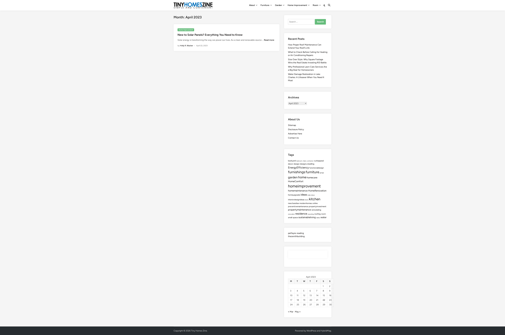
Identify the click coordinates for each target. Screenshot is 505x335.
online (315, 203)
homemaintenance (298, 190)
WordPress (311, 330)
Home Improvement (297, 5)
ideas (304, 194)
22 (324, 300)
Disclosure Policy (296, 129)
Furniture (265, 5)
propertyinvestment (317, 206)
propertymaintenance (299, 209)
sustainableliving (307, 217)
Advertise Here (295, 133)
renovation (291, 214)
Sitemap (292, 125)
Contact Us (293, 138)
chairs (304, 161)
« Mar (290, 311)
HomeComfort (295, 181)
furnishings (296, 172)
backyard (292, 161)
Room (315, 5)
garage (322, 173)
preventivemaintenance (298, 206)
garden (293, 177)
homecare (312, 177)
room (323, 214)
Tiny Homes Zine (199, 330)
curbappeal (319, 161)
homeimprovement (304, 186)
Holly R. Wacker (186, 46)
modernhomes (305, 203)
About (252, 5)
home (302, 177)
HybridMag (326, 330)
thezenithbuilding (296, 236)
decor (290, 164)
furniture (312, 172)
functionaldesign (316, 168)
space (295, 217)
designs (303, 164)
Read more (269, 40)
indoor (313, 195)
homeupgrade (294, 195)
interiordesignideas (296, 199)
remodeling (316, 210)
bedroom (299, 161)
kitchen (314, 199)
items (306, 200)
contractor (310, 161)
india (309, 195)
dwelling (310, 164)
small (290, 217)
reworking (311, 214)
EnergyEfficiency (298, 167)
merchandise (293, 203)
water (323, 217)
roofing (317, 214)
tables (318, 218)
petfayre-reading (296, 233)
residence (301, 213)
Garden (278, 5)
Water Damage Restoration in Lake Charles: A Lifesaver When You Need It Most (306, 77)
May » (298, 311)
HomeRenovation (317, 190)
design (296, 164)
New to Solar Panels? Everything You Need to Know (210, 34)
